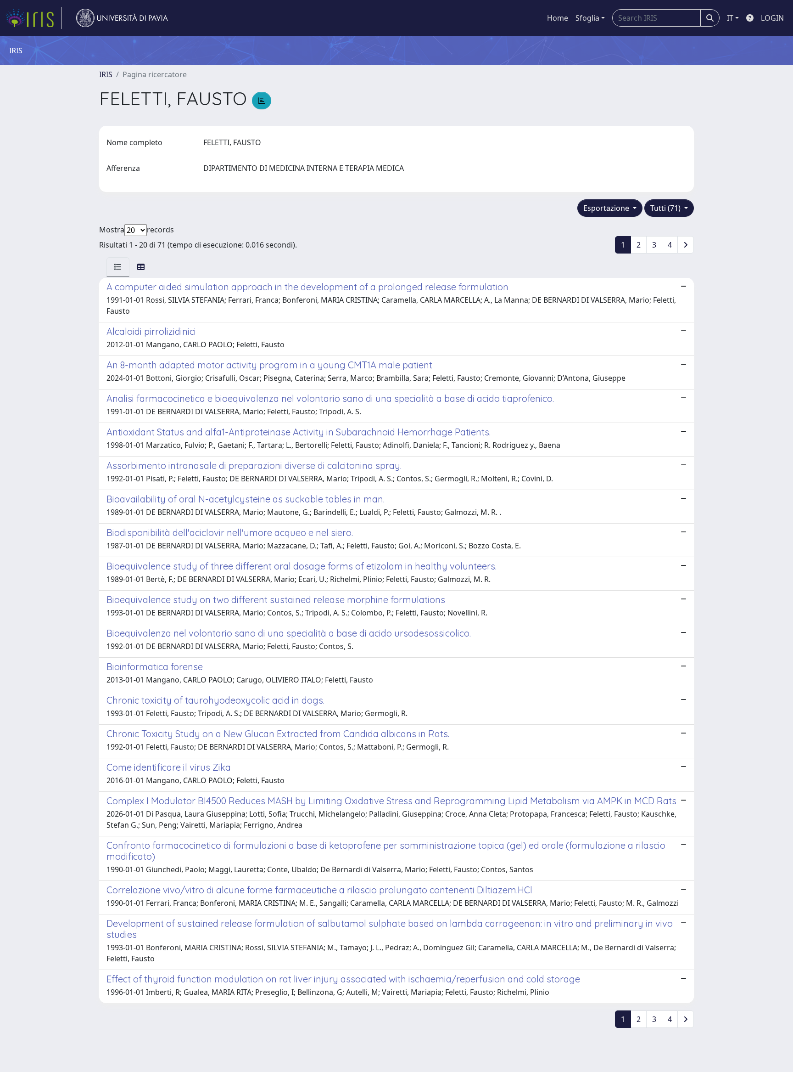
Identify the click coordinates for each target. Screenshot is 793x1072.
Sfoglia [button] (587, 18)
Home (557, 18)
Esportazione (607, 208)
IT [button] (730, 18)
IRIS (105, 74)
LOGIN (772, 18)
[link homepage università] (122, 18)
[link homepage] (33, 18)
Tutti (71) (666, 208)
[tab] (117, 266)
